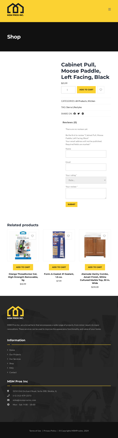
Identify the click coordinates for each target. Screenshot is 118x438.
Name (68, 148)
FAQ (11, 368)
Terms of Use (35, 430)
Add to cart (86, 89)
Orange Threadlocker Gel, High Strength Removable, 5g (23, 277)
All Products (81, 101)
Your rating (71, 175)
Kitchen (91, 101)
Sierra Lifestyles (74, 107)
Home (12, 350)
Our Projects (15, 354)
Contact (13, 372)
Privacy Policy (50, 430)
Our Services (15, 359)
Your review (72, 186)
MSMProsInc (77, 430)
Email (68, 162)
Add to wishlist (100, 89)
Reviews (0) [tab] (70, 122)
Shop (11, 363)
